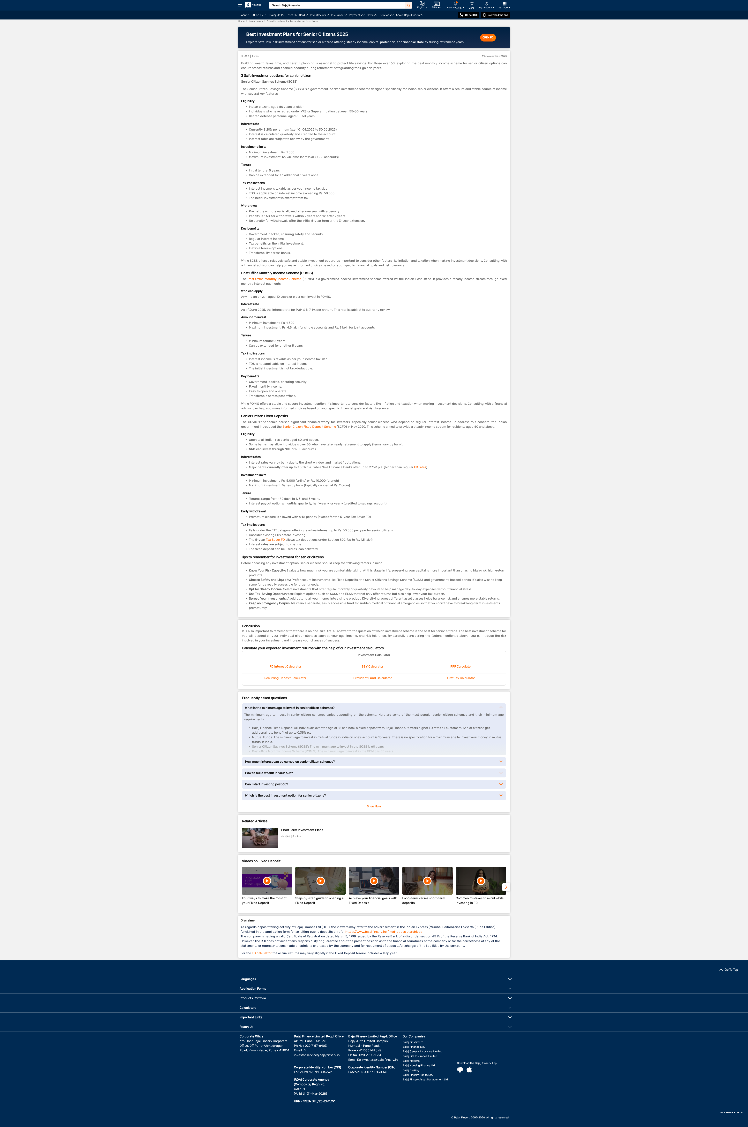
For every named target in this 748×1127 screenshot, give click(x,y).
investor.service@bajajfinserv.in (317, 1055)
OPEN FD (488, 37)
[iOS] (469, 1070)
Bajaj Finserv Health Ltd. (418, 1075)
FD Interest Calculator (285, 666)
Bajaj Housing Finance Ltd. (419, 1065)
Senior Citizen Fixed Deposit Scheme (309, 426)
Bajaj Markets (411, 1061)
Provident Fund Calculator (372, 678)
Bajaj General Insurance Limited (422, 1051)
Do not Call (471, 15)
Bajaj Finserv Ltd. (413, 1042)
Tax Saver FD (275, 539)
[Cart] (471, 3)
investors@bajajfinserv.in (380, 1060)
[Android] (460, 1070)
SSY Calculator (372, 666)
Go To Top (731, 970)
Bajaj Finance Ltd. (414, 1046)
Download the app (498, 15)
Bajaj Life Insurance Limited (420, 1056)
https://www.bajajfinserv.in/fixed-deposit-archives (383, 932)
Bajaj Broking (411, 1070)
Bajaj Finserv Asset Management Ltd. (426, 1079)
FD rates (420, 467)
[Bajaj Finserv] (253, 5)
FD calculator (262, 953)
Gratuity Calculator (461, 678)
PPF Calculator (461, 666)
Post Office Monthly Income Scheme (274, 279)
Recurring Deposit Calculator (285, 678)
